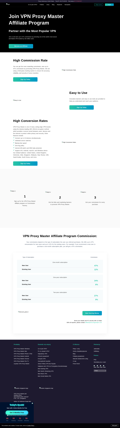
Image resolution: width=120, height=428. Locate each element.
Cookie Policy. (30, 425)
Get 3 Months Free (17, 412)
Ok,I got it (114, 425)
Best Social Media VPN (44, 376)
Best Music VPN (42, 373)
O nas (74, 361)
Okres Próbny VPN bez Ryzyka (46, 363)
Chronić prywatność (43, 356)
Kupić (109, 4)
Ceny (47, 4)
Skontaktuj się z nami (100, 362)
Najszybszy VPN (42, 353)
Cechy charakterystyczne (80, 351)
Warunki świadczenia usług (80, 358)
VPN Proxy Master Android (21, 356)
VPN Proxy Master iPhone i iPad (23, 353)
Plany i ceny (76, 348)
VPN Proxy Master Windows (22, 348)
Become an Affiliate (21, 46)
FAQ (95, 359)
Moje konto (99, 4)
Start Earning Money (92, 313)
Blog (53, 4)
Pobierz (42, 4)
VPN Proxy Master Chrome (21, 358)
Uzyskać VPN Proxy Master (21, 363)
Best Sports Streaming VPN (45, 371)
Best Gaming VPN (43, 368)
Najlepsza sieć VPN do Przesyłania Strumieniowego (52, 366)
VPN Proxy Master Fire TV (21, 361)
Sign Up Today (25, 79)
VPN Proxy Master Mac (20, 351)
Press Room (76, 363)
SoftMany (96, 351)
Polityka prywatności (78, 356)
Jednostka (96, 348)
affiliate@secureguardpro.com (93, 322)
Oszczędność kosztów (44, 361)
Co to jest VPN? (32, 4)
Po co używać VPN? (43, 351)
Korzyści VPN (42, 358)
